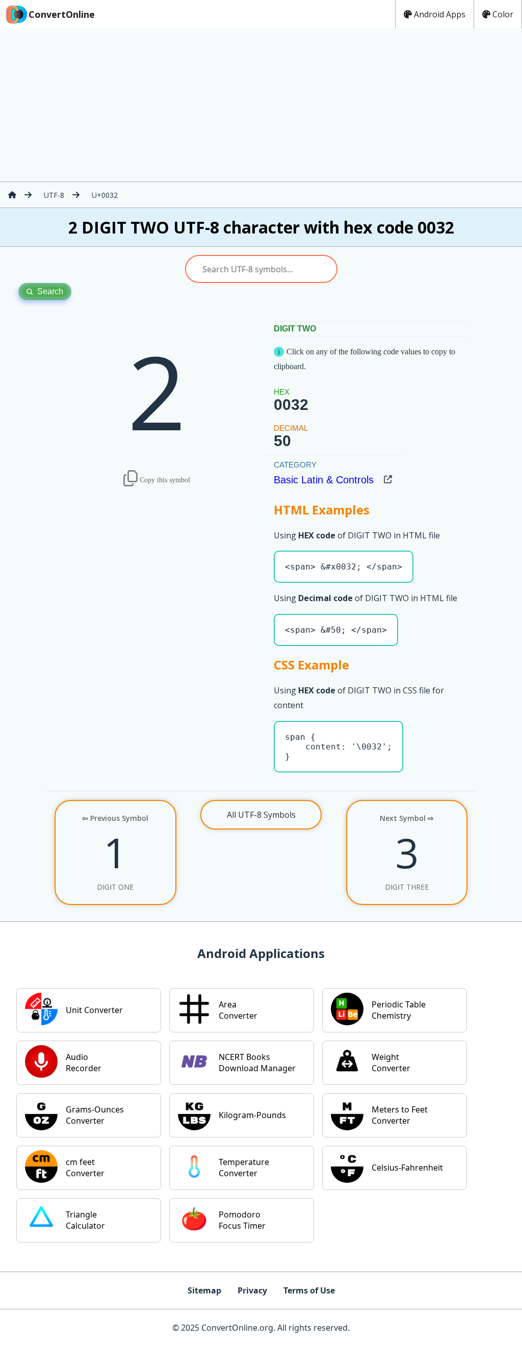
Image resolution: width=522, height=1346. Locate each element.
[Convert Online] (12, 195)
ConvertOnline (62, 14)
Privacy (252, 1290)
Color (502, 14)
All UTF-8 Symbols (261, 814)
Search (50, 291)
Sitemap (204, 1290)
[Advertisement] (261, 105)
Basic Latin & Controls (324, 479)
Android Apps (439, 14)
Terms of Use (309, 1290)
